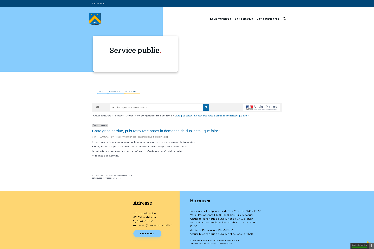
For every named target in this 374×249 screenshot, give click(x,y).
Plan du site (232, 240)
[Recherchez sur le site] (281, 18)
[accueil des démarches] (97, 106)
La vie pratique (244, 18)
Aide (205, 240)
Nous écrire (147, 233)
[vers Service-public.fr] (261, 107)
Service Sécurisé (225, 243)
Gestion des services (359, 245)
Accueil (100, 91)
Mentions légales (217, 240)
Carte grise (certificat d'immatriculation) (153, 115)
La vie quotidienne (268, 18)
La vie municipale (220, 18)
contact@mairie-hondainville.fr (154, 225)
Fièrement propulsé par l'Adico (202, 243)
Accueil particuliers (102, 115)
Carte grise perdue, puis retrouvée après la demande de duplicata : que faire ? (212, 115)
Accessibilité (195, 240)
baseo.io (118, 178)
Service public (130, 91)
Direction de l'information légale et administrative (113, 175)
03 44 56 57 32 (100, 3)
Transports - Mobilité (123, 115)
